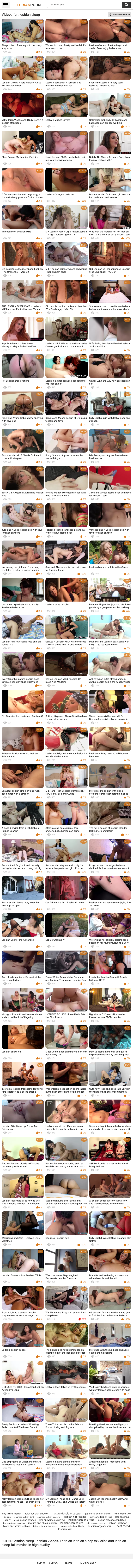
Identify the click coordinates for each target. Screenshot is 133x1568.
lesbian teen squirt (71, 1522)
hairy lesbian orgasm (95, 1523)
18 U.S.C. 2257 (88, 1562)
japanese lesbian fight (24, 1517)
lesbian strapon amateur (14, 1523)
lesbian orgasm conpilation (112, 1519)
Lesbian (28, 5)
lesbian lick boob (117, 1522)
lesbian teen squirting (81, 1519)
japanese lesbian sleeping (48, 1517)
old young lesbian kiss (101, 1517)
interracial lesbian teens (45, 1526)
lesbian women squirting (52, 1519)
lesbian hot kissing (75, 1516)
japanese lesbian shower (98, 1513)
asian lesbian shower (36, 1513)
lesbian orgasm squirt (100, 1526)
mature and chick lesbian (42, 1522)
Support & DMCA (47, 1562)
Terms (69, 1562)
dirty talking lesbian (11, 1513)
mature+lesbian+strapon (67, 1513)
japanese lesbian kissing (73, 1526)
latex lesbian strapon (25, 1519)
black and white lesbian (16, 1526)
